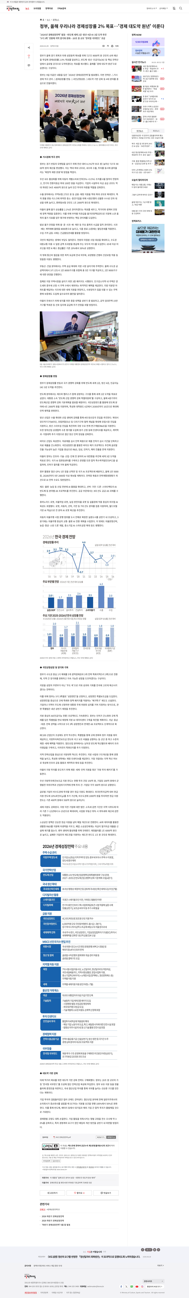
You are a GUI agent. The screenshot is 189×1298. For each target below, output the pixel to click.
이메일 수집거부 (57, 1292)
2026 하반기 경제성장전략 (53, 1216)
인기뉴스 (140, 130)
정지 (154, 1249)
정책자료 (49, 8)
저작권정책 (46, 1161)
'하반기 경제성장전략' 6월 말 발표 (56, 1225)
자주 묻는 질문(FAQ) (73, 1292)
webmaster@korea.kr (95, 1286)
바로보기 (100, 1137)
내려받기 (110, 1137)
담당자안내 (56, 1161)
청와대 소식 (151, 8)
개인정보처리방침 (30, 1292)
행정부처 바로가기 (154, 1286)
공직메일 (162, 8)
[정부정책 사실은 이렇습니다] (148, 51)
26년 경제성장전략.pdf (63, 1137)
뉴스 (27, 8)
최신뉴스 (156, 130)
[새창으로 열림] (112, 46)
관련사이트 (148, 1281)
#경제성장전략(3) (53, 1209)
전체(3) (42, 1209)
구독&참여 (61, 8)
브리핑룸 (37, 8)
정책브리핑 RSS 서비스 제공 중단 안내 (48, 1266)
